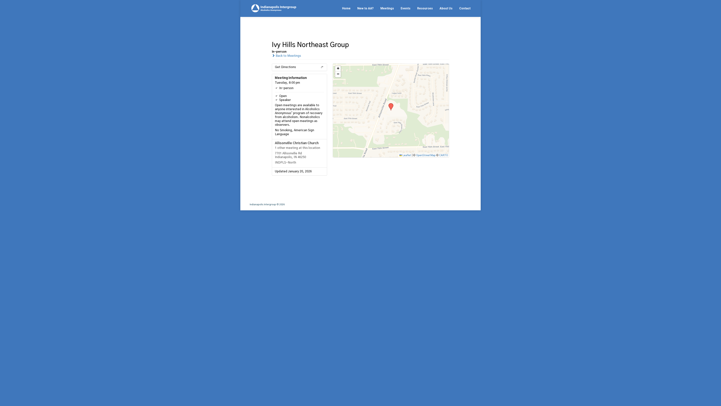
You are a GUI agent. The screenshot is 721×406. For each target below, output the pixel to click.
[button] (389, 104)
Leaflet (406, 155)
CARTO (443, 155)
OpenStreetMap (426, 155)
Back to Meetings (288, 55)
